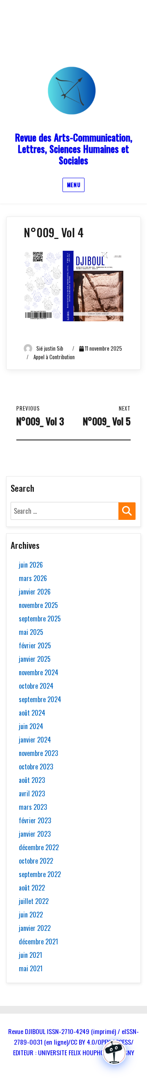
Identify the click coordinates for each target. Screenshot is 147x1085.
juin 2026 (31, 565)
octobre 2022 (36, 861)
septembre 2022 (40, 874)
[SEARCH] (127, 511)
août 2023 (32, 780)
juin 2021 (30, 955)
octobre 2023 (36, 766)
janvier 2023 (35, 834)
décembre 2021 (38, 941)
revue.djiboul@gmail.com (70, 34)
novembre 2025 (38, 605)
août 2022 (32, 888)
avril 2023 (32, 793)
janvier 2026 (35, 592)
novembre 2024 (38, 672)
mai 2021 (30, 968)
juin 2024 (31, 726)
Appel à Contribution (54, 357)
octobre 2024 (36, 686)
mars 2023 (33, 807)
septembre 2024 (40, 699)
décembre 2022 (39, 847)
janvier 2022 (35, 928)
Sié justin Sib (49, 348)
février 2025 (35, 645)
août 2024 (32, 713)
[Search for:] (65, 511)
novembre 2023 (38, 753)
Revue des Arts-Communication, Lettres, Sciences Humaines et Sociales (73, 148)
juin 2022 (31, 914)
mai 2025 (31, 632)
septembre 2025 (40, 618)
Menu (73, 185)
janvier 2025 (35, 659)
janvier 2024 (35, 740)
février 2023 (35, 820)
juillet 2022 (34, 901)
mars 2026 (33, 578)
